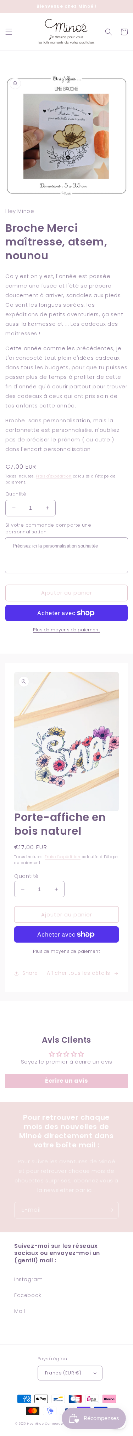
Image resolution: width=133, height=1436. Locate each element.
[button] (9, 32)
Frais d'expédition (54, 476)
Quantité (15, 494)
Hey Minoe (35, 1423)
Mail (19, 1311)
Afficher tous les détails (78, 973)
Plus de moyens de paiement (66, 630)
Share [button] (30, 973)
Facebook (27, 1295)
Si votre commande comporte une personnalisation (48, 528)
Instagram (28, 1279)
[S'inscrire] (110, 1210)
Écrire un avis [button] (66, 1081)
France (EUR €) (63, 1373)
